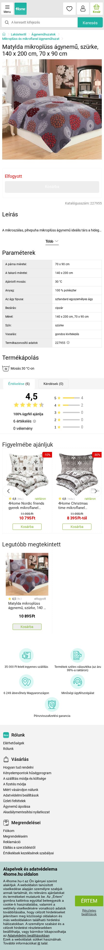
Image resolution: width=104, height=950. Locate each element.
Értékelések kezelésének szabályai (28, 853)
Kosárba (52, 186)
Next (95, 491)
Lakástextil (18, 34)
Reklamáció (12, 842)
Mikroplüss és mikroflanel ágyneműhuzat (30, 39)
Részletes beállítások (89, 912)
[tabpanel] (52, 109)
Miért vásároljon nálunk (20, 790)
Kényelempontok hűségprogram (27, 773)
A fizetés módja (14, 784)
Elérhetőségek (13, 743)
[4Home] (5, 34)
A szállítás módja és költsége (24, 778)
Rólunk (8, 749)
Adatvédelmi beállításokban (28, 935)
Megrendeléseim (15, 836)
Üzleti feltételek (14, 801)
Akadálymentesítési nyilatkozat (26, 812)
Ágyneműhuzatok (43, 34)
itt (38, 943)
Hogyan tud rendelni (18, 767)
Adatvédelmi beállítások (21, 795)
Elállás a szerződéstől (19, 847)
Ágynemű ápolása (16, 806)
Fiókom (8, 831)
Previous (8, 491)
